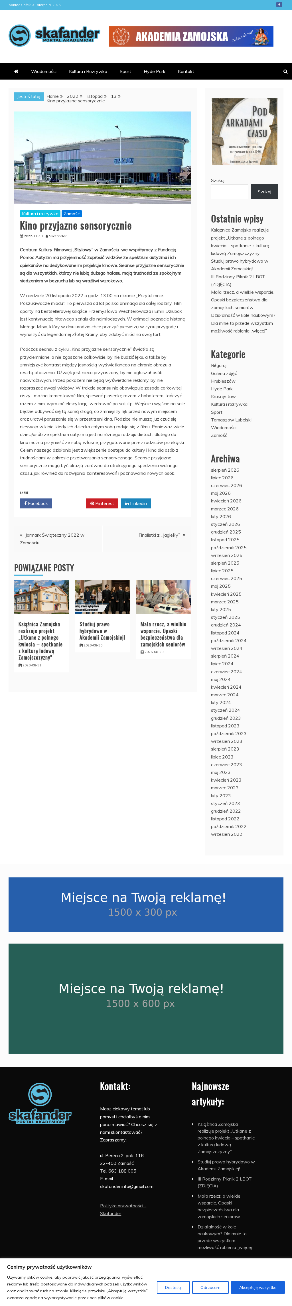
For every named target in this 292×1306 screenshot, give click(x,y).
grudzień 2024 (226, 625)
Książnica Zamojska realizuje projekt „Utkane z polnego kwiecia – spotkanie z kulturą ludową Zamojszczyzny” (41, 640)
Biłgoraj (218, 365)
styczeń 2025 (225, 617)
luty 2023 (221, 795)
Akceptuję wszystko (258, 1287)
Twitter (71, 503)
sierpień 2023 (225, 749)
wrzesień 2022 (226, 834)
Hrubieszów (223, 381)
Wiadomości (43, 71)
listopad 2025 (225, 539)
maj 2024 (221, 679)
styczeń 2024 (225, 710)
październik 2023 (229, 733)
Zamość (72, 213)
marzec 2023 (225, 787)
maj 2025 (221, 586)
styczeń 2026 (225, 524)
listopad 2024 (225, 633)
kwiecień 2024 (226, 687)
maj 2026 (221, 493)
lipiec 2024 (222, 663)
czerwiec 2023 (226, 764)
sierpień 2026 (225, 470)
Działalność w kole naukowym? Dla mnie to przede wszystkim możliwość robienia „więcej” (243, 322)
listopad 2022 (225, 819)
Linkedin (138, 503)
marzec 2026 (225, 509)
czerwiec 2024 (226, 671)
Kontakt (186, 71)
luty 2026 (221, 516)
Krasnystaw (223, 396)
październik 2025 (229, 547)
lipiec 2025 (222, 570)
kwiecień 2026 (226, 501)
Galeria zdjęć (224, 373)
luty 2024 (221, 702)
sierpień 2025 (225, 563)
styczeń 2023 (225, 803)
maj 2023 (221, 772)
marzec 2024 (225, 694)
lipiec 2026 (222, 477)
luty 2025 (221, 609)
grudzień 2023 (226, 718)
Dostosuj (173, 1287)
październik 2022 (229, 826)
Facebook (279, 4)
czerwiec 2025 (226, 578)
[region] (146, 1282)
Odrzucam (210, 1287)
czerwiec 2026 (226, 485)
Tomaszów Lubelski (231, 420)
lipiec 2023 (222, 757)
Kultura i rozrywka (40, 213)
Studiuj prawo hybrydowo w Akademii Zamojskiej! (102, 630)
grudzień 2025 (226, 532)
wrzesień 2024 (226, 648)
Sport (125, 71)
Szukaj (217, 180)
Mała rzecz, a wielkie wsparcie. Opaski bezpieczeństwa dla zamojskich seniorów (163, 634)
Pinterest (104, 503)
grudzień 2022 (226, 811)
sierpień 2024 (225, 656)
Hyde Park (154, 71)
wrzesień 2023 (226, 741)
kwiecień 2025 (226, 594)
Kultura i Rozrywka (88, 71)
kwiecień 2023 (226, 780)
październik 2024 (229, 640)
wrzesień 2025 (226, 555)
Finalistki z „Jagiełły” (159, 535)
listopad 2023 (225, 726)
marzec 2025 (225, 602)
